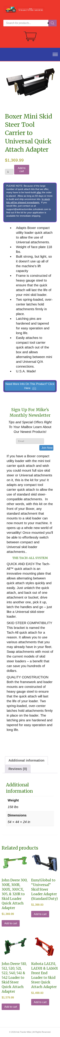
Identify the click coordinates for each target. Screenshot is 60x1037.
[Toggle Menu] (53, 54)
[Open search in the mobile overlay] (30, 23)
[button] (30, 386)
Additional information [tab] (26, 760)
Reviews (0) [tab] (17, 769)
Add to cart (22, 170)
